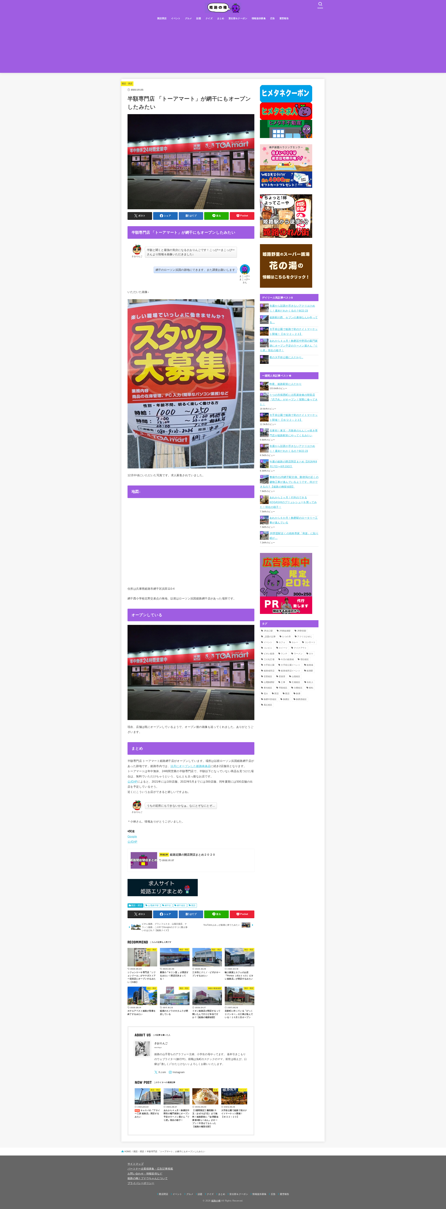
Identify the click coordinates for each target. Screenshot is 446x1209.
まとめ (220, 18)
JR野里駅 (301, 631)
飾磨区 (286, 699)
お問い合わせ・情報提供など (145, 1173)
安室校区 (268, 676)
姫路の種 (216, 1200)
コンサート (310, 642)
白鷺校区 (298, 688)
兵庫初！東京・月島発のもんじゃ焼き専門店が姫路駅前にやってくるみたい (294, 433)
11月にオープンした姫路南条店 (190, 766)
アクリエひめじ (304, 636)
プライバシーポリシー (141, 1183)
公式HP (132, 781)
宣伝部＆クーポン (238, 18)
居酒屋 (282, 676)
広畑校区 (296, 682)
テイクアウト (300, 648)
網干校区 (181, 905)
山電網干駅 (153, 905)
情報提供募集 (259, 18)
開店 (193, 905)
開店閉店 (162, 18)
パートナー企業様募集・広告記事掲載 (150, 1168)
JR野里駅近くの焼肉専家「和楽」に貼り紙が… (294, 536)
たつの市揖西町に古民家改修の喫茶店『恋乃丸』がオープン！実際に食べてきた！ (289, 399)
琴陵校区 (283, 688)
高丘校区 (268, 705)
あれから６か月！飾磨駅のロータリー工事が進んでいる (294, 520)
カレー (295, 642)
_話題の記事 (270, 636)
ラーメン (298, 653)
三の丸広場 (269, 659)
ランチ (284, 653)
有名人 (310, 682)
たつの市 (286, 636)
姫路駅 (310, 670)
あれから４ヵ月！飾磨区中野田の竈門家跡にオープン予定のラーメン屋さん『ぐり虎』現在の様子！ (289, 345)
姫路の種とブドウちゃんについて (148, 1178)
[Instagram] (177, 1072)
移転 (311, 688)
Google (132, 836)
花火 (266, 693)
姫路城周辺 (269, 670)
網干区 (168, 905)
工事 (283, 682)
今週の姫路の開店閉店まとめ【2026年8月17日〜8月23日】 (293, 464)
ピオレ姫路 (269, 653)
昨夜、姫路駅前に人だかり (286, 384)
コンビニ (268, 648)
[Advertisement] (223, 48)
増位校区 (304, 659)
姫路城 (310, 665)
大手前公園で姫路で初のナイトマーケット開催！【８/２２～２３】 (294, 331)
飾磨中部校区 (270, 699)
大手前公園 (269, 665)
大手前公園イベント (290, 665)
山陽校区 (296, 676)
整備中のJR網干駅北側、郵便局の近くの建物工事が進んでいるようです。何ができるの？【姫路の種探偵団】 (289, 482)
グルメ (188, 18)
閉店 (276, 693)
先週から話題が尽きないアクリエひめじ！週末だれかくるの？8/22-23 (292, 308)
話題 (198, 18)
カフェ (282, 642)
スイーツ (283, 648)
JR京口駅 (268, 631)
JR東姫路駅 (285, 631)
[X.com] (160, 1072)
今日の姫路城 (287, 659)
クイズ (209, 18)
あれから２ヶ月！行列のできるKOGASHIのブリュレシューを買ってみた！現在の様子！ (288, 502)
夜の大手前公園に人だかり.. (286, 357)
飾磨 (298, 693)
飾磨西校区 (301, 699)
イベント (175, 18)
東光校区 (268, 688)
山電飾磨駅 (269, 682)
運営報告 (284, 18)
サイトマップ (136, 1163)
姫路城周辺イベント (290, 670)
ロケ (311, 653)
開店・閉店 (127, 83)
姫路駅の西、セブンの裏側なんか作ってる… (294, 320)
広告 (272, 18)
